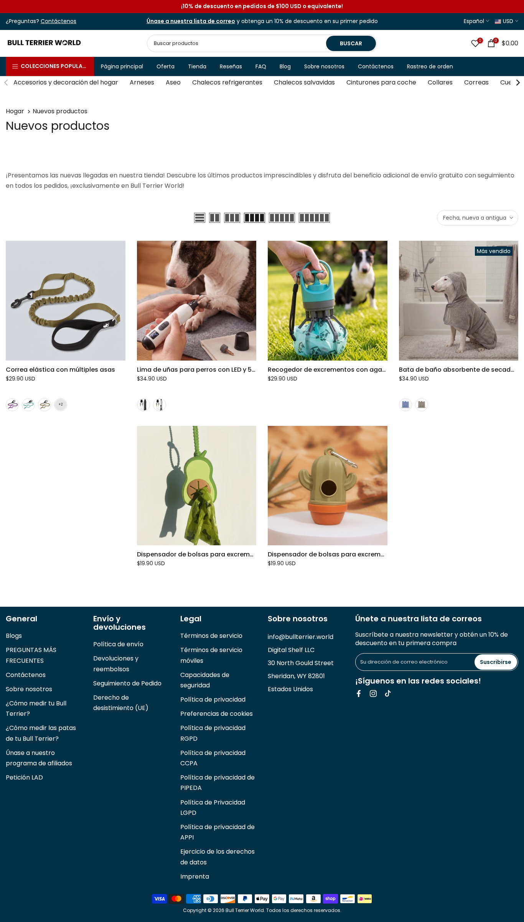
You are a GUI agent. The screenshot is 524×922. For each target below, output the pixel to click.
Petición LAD (24, 777)
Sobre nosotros (324, 66)
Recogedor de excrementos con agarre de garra (343, 369)
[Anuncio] (262, 6)
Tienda (197, 66)
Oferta (166, 66)
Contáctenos (376, 66)
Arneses (142, 82)
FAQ (260, 66)
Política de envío (118, 644)
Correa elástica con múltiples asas (60, 369)
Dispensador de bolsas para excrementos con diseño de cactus (368, 554)
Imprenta (194, 876)
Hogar (15, 111)
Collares (440, 82)
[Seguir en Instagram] (373, 693)
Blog (285, 66)
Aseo (173, 82)
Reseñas (231, 66)
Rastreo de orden (430, 66)
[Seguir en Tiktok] (387, 693)
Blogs (14, 635)
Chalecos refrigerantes (227, 82)
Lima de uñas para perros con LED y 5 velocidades (214, 369)
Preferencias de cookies (216, 713)
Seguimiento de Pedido (127, 683)
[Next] (517, 82)
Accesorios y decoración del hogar (65, 82)
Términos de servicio (211, 635)
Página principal (122, 66)
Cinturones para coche (381, 82)
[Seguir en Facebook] (358, 693)
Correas (476, 82)
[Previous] (6, 82)
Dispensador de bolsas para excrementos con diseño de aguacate (241, 554)
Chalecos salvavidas (304, 82)
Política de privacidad (213, 699)
